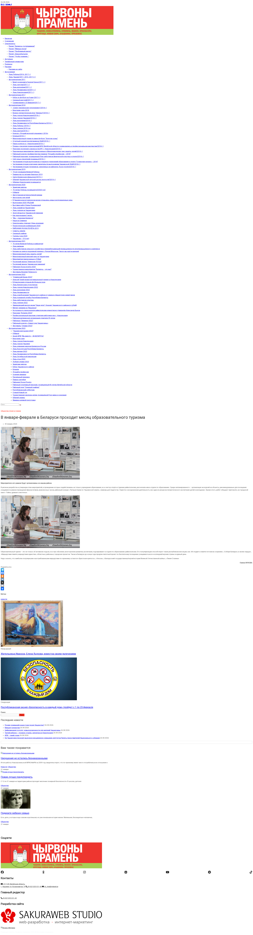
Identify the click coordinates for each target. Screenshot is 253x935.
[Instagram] (5, 5)
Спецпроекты (10, 44)
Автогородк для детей (21, 197)
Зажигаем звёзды (20, 187)
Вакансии (8, 38)
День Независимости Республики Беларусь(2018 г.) (33, 123)
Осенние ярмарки (19, 374)
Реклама (8, 67)
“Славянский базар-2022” (22, 277)
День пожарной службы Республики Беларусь (30, 298)
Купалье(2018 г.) (19, 136)
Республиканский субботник (24, 390)
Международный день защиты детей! (27, 254)
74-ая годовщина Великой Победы (26, 172)
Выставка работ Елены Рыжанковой (27, 205)
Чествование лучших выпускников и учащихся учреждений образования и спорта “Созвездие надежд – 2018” (55, 162)
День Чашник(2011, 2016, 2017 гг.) (22, 77)
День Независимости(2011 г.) (24, 90)
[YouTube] (9, 5)
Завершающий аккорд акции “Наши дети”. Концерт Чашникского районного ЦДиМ (45, 305)
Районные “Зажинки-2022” (23, 321)
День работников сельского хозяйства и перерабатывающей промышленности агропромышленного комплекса (56, 249)
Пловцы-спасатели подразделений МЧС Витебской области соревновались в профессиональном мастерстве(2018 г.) (58, 146)
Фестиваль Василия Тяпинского (25, 272)
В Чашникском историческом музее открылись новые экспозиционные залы (43, 200)
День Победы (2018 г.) (21, 126)
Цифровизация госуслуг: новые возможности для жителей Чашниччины (32, 730)
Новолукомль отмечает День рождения (28, 223)
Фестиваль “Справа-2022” (23, 326)
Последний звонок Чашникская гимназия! (29, 264)
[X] (126, 582)
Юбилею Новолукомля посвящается (27, 182)
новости (4, 599)
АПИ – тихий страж (12, 735)
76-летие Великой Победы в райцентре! (28, 244)
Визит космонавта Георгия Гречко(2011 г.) (29, 82)
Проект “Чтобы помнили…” (19, 56)
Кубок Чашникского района (23, 367)
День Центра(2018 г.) (21, 131)
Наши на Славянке (20, 221)
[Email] (126, 585)
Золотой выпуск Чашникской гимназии (28, 213)
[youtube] (167, 872)
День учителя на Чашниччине (24, 210)
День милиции (18, 246)
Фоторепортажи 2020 (17, 185)
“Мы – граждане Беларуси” (23, 218)
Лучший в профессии (21, 372)
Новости (4, 767)
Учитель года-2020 (20, 236)
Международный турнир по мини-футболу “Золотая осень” (35, 138)
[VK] (7, 5)
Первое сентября (19, 380)
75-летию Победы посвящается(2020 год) (29, 190)
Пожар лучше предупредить (17, 777)
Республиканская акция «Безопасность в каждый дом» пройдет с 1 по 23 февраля (47, 707)
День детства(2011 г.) (21, 85)
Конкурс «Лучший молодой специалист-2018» (30, 133)
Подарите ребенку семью (15, 813)
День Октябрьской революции (24, 357)
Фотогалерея (10, 72)
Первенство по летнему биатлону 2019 (27, 174)
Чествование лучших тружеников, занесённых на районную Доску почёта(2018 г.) (44, 167)
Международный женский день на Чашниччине (31, 256)
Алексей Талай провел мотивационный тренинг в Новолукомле (37, 280)
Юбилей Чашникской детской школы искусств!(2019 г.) (34, 180)
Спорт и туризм (15, 411)
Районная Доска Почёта (22, 382)
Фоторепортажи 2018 (17, 105)
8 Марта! (16, 192)
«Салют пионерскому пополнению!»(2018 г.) (30, 108)
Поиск (3, 712)
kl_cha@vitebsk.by (51, 887)
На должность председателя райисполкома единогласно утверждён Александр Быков (46, 310)
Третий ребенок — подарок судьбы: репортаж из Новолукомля (29, 733)
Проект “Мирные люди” (18, 49)
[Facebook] (1, 5)
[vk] (126, 872)
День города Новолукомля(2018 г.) (26, 115)
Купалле (16, 369)
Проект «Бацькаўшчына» (18, 54)
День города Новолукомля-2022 (25, 287)
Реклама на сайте (15, 69)
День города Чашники (21, 344)
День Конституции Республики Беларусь (28, 349)
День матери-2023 (20, 351)
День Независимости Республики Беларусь (29, 354)
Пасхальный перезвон (21, 377)
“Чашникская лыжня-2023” (23, 331)
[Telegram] (126, 569)
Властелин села (19, 339)
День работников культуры (23, 300)
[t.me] (209, 872)
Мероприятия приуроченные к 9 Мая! (27, 259)
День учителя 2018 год (21, 128)
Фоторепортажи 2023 (17, 328)
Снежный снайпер (19, 233)
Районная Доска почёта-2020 (24, 267)
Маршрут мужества (12, 728)
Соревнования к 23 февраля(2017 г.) (27, 103)
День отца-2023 (19, 359)
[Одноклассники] (3, 5)
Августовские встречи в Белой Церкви (27, 195)
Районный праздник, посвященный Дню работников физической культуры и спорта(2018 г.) (48, 156)
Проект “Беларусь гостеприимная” (22, 46)
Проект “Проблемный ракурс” (20, 51)
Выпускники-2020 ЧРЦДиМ (23, 203)
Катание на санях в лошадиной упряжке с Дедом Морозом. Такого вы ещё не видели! (46, 251)
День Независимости (21, 292)
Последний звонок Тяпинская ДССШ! (27, 262)
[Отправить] (126, 588)
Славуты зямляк (19, 231)
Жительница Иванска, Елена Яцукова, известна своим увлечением (38, 653)
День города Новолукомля (23, 341)
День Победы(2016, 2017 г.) (20, 74)
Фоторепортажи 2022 (17, 274)
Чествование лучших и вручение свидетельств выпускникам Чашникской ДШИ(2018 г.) (46, 164)
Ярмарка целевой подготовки (24, 400)
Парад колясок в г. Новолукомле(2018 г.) (29, 144)
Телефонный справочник (14, 62)
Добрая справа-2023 (21, 362)
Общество (5, 411)
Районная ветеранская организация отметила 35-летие (34, 318)
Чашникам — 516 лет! (21, 239)
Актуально (9, 59)
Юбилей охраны (19, 398)
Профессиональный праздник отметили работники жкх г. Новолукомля (40, 315)
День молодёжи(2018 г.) (22, 121)
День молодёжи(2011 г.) (22, 87)
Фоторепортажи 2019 (17, 169)
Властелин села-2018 (21, 110)
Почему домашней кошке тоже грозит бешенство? (24, 725)
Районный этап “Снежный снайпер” (26, 387)
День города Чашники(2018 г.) (24, 118)
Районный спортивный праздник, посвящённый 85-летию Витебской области (42, 385)
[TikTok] (11, 5)
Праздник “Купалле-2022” (23, 313)
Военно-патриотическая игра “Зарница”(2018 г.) (31, 113)
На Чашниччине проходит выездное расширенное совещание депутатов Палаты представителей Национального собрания (52, 738)
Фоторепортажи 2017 (17, 95)
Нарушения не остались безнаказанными (24, 758)
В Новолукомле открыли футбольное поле (29, 282)
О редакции (9, 41)
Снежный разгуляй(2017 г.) (23, 100)
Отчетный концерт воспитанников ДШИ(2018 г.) (31, 141)
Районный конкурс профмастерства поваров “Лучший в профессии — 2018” (42, 154)
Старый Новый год (20, 392)
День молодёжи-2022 (21, 290)
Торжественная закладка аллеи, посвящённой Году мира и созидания (39, 395)
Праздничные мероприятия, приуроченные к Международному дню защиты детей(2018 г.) (48, 151)
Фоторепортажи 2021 (17, 241)
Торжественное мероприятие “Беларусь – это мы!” (32, 269)
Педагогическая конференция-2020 (26, 226)
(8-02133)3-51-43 (34, 887)
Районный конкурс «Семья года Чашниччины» (30, 323)
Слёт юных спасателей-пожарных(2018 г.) (29, 159)
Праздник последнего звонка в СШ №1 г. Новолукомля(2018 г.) (37, 149)
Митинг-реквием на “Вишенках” (25, 308)
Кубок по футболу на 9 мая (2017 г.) (26, 97)
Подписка (8, 64)
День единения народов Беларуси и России (29, 346)
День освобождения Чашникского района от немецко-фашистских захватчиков (44, 295)
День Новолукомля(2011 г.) (23, 92)
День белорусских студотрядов (25, 285)
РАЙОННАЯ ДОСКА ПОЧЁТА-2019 (26, 228)
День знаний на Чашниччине (24, 208)
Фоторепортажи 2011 (17, 79)
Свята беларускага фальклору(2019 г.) (27, 177)
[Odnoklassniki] (126, 576)
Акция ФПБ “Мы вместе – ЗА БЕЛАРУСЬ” (28, 336)
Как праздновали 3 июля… (23, 215)
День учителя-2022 (20, 303)
